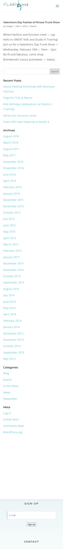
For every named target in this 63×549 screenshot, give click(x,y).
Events (33, 26)
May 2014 (9, 308)
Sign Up (31, 524)
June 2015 (9, 225)
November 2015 (13, 206)
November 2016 (13, 168)
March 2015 (10, 244)
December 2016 (13, 162)
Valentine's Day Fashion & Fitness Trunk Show (31, 22)
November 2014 (13, 270)
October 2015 (11, 212)
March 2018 (10, 142)
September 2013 (13, 352)
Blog (6, 373)
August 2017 (11, 149)
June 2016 (9, 174)
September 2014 (13, 282)
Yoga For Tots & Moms (17, 98)
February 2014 (12, 320)
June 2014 (9, 301)
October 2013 (11, 346)
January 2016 (11, 193)
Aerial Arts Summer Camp (19, 115)
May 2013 (9, 359)
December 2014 (13, 263)
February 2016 (12, 187)
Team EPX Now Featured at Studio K (26, 122)
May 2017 (9, 155)
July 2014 (9, 295)
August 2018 (11, 136)
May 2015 (9, 231)
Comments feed (13, 426)
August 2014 (11, 289)
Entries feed (11, 419)
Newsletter (10, 399)
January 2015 (11, 257)
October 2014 (11, 276)
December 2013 (13, 333)
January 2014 (11, 327)
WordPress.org (12, 432)
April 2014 (9, 314)
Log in (7, 413)
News (6, 392)
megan (9, 26)
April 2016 (9, 181)
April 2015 (9, 238)
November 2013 (13, 340)
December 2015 (13, 200)
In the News (11, 386)
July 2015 (9, 219)
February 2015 (12, 250)
